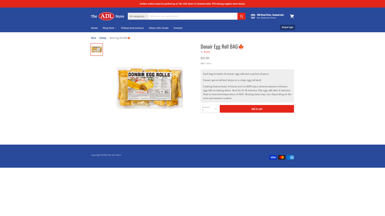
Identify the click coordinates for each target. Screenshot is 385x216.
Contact (178, 27)
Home (94, 27)
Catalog (102, 37)
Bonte (207, 51)
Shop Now (109, 27)
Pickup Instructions (132, 27)
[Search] (241, 16)
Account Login (287, 27)
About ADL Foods (158, 27)
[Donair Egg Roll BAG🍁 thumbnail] (97, 50)
